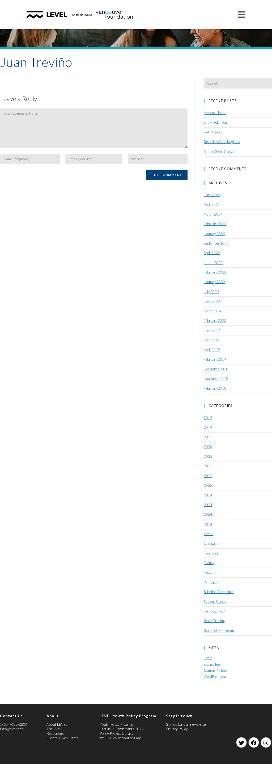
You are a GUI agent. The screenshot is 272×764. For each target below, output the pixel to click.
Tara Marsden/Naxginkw (222, 142)
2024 (208, 495)
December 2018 (216, 369)
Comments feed (215, 670)
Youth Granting (215, 621)
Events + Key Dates (62, 738)
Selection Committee (218, 592)
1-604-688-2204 (13, 724)
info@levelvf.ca (11, 729)
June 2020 (212, 301)
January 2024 (214, 234)
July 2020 (211, 291)
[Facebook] (253, 742)
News (208, 572)
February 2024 (215, 224)
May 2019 (211, 340)
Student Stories (215, 601)
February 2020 (215, 320)
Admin (208, 534)
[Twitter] (241, 742)
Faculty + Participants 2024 (122, 729)
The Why (53, 729)
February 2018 (215, 388)
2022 (208, 456)
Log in (208, 658)
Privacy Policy (177, 729)
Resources (55, 733)
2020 (208, 437)
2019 (208, 417)
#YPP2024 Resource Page (120, 738)
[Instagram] (266, 742)
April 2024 (212, 204)
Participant (212, 582)
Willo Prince (212, 132)
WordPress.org (215, 676)
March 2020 (213, 311)
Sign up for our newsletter (186, 724)
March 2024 (213, 214)
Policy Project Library (116, 733)
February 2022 (215, 272)
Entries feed (212, 664)
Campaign (211, 543)
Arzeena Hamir (215, 113)
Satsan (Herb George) (219, 151)
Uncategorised (214, 611)
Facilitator (211, 553)
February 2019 (215, 359)
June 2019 (212, 330)
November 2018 (216, 378)
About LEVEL (56, 724)
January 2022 (214, 282)
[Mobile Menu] (241, 14)
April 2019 (212, 349)
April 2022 (212, 253)
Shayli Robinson (215, 122)
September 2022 (216, 243)
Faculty (209, 563)
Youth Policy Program (219, 630)
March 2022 (213, 263)
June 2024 (212, 195)
